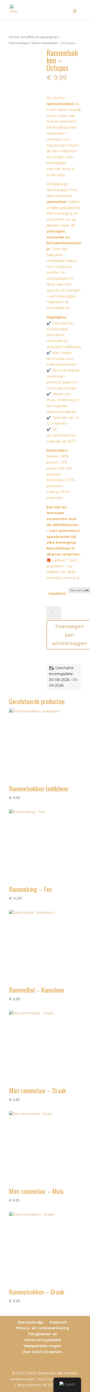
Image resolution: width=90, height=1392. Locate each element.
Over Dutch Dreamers (42, 1352)
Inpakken (57, 593)
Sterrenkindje (30, 1322)
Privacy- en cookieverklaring (42, 1328)
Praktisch (58, 1322)
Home (14, 37)
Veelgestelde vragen (42, 1346)
